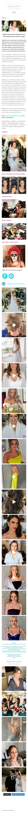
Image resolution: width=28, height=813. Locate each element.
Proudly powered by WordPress (8, 810)
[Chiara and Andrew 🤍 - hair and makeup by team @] (14, 350)
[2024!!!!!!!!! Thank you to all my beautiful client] (14, 426)
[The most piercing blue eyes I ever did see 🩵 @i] (14, 678)
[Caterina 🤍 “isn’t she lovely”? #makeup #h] (14, 552)
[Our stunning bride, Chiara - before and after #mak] (14, 375)
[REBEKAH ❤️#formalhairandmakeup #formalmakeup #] (14, 577)
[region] (14, 26)
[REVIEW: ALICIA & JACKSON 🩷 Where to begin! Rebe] (14, 779)
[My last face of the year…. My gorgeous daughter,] (14, 451)
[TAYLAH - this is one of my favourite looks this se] (14, 325)
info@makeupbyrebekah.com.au (13, 115)
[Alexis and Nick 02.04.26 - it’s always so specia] (14, 299)
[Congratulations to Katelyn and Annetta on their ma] (14, 401)
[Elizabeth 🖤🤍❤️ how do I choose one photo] (14, 527)
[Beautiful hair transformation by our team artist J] (14, 502)
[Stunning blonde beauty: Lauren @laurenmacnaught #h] (14, 729)
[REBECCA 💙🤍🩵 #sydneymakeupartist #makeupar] (14, 628)
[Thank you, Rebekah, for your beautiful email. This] (14, 653)
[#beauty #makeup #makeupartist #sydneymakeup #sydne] (14, 754)
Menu (14, 12)
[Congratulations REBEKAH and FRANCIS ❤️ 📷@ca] (14, 704)
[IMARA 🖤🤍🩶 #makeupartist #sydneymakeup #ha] (14, 603)
